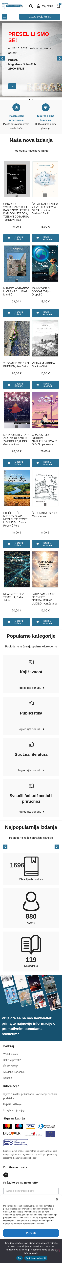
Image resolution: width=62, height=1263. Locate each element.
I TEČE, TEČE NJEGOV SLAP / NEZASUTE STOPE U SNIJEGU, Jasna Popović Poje (15, 519)
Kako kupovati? (12, 1060)
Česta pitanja (10, 1066)
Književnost (31, 672)
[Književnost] (31, 662)
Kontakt (7, 1078)
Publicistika (31, 713)
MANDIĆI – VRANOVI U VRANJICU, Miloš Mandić (16, 291)
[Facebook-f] (5, 1174)
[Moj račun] (38, 6)
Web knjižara (10, 1054)
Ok (19, 1258)
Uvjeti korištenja (12, 1104)
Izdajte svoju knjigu (14, 1110)
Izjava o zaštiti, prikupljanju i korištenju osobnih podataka (30, 1096)
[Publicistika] (31, 703)
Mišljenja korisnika (13, 1072)
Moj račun (47, 6)
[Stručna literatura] (31, 744)
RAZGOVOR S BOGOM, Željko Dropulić (41, 291)
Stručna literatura (31, 754)
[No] (57, 1250)
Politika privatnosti (36, 1258)
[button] (57, 1199)
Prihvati (31, 1233)
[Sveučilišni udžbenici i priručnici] (31, 786)
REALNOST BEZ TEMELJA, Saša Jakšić (13, 597)
